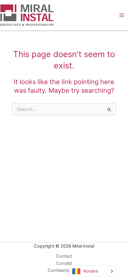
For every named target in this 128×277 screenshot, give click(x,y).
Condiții (64, 263)
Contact (64, 256)
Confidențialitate (64, 270)
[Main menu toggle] (121, 15)
